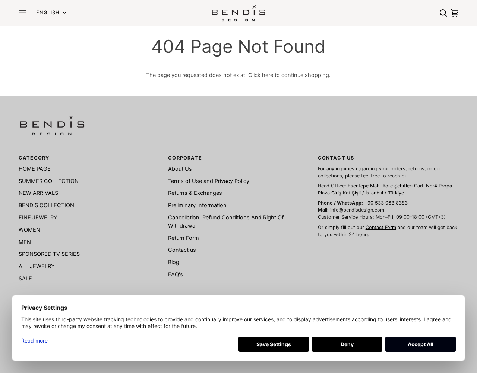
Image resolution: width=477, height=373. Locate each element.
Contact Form (381, 227)
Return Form (183, 238)
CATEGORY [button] (34, 158)
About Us (180, 168)
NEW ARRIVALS (38, 193)
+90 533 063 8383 (386, 203)
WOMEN (29, 229)
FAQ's (175, 274)
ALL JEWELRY (37, 266)
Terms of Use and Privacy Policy (208, 181)
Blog (173, 262)
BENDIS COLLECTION (46, 205)
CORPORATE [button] (185, 158)
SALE (25, 278)
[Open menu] (24, 13)
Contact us (182, 250)
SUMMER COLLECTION (49, 181)
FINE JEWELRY (38, 217)
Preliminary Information (197, 205)
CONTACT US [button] (336, 158)
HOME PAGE (35, 168)
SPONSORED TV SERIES (49, 254)
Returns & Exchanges (195, 193)
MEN (25, 242)
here (267, 75)
